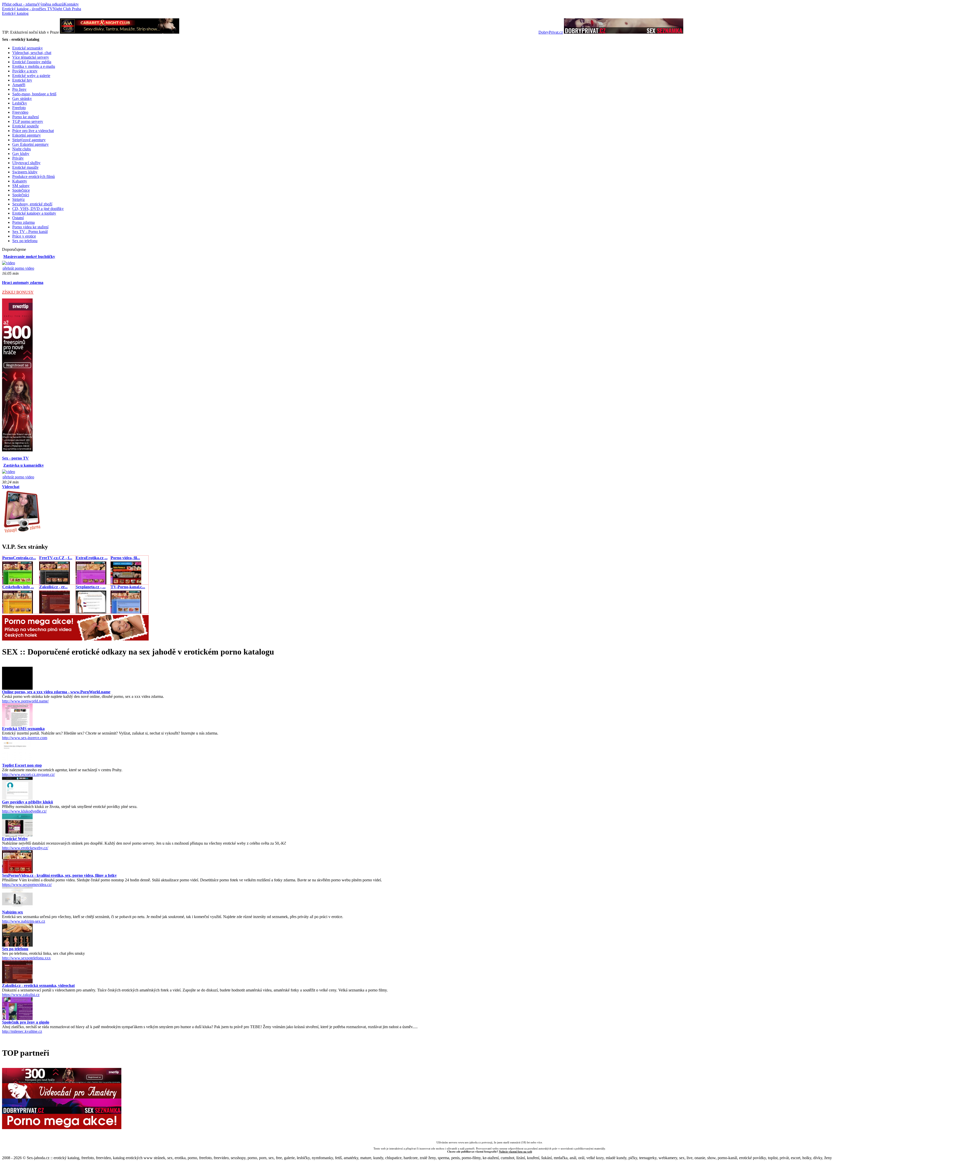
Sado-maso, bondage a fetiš (34, 94)
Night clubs (21, 149)
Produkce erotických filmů (33, 176)
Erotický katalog (15, 13)
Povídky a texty (24, 71)
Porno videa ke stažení (30, 227)
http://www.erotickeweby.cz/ (25, 848)
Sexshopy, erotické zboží (32, 204)
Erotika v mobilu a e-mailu (33, 66)
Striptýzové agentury (29, 140)
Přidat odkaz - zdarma (19, 4)
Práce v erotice (24, 236)
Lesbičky (19, 103)
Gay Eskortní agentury (30, 144)
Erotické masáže (25, 167)
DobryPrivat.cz (550, 32)
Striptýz (18, 199)
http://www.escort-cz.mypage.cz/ (28, 774)
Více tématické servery (30, 57)
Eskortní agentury (26, 135)
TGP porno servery (27, 121)
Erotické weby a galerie (31, 75)
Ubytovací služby (26, 163)
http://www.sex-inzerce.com (24, 738)
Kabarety (19, 181)
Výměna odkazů (50, 4)
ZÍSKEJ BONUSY (18, 292)
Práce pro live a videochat (33, 130)
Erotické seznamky (27, 48)
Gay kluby (20, 153)
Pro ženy (19, 89)
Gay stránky (22, 98)
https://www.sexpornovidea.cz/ (27, 884)
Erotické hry (22, 80)
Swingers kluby (24, 172)
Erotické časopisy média (31, 62)
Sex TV (46, 9)
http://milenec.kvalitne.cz (22, 1031)
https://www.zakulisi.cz (21, 994)
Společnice (21, 190)
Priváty (18, 158)
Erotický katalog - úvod (21, 9)
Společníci (20, 195)
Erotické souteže (25, 126)
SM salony (21, 186)
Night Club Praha (67, 9)
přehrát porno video (18, 268)
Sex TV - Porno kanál (30, 231)
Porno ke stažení (25, 117)
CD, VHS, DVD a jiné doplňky (38, 208)
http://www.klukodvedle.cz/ (24, 811)
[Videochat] (22, 532)
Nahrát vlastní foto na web (515, 1151)
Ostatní (18, 218)
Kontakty (71, 4)
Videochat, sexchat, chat (31, 52)
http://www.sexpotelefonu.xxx (26, 958)
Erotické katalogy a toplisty (34, 213)
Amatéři (18, 85)
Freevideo (20, 112)
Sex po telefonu (24, 241)
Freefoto (19, 108)
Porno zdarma (23, 222)
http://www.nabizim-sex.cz (23, 921)
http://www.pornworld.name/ (25, 701)
